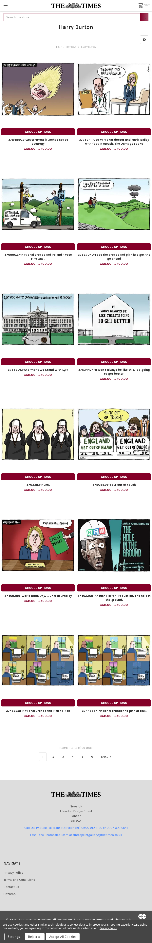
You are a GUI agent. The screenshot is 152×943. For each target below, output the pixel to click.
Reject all (34, 937)
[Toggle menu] (5, 5)
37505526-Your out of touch (114, 485)
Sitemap (10, 894)
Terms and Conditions (19, 880)
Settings (14, 937)
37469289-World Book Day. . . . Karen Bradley (38, 596)
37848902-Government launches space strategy (38, 141)
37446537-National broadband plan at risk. (114, 711)
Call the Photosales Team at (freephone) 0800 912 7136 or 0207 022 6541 (76, 828)
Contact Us (11, 887)
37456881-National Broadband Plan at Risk (38, 711)
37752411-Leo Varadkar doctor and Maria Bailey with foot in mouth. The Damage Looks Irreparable (114, 143)
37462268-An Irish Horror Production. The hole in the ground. (114, 598)
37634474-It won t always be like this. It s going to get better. (114, 371)
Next (104, 756)
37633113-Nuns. (38, 485)
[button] (144, 39)
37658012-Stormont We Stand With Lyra (38, 370)
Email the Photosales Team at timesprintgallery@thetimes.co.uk (76, 835)
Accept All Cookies (62, 937)
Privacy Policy (13, 872)
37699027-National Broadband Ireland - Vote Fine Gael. (38, 256)
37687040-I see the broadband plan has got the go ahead (114, 256)
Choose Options (38, 132)
